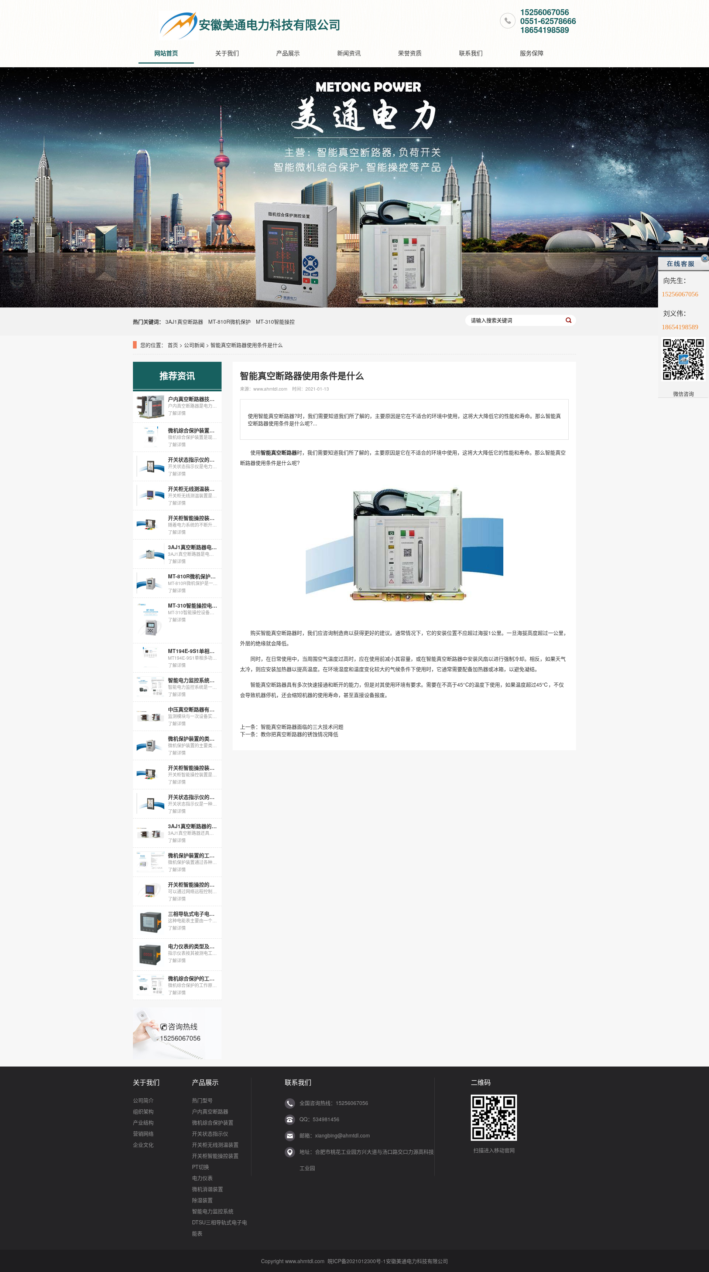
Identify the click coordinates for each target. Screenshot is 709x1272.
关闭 (705, 258)
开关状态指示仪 (210, 1133)
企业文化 (143, 1144)
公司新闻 (194, 344)
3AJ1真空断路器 (184, 321)
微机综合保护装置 (212, 1122)
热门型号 (202, 1100)
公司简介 (143, 1100)
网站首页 (166, 53)
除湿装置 (202, 1200)
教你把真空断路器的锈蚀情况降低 (299, 734)
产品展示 (288, 53)
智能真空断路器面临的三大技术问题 (302, 726)
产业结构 (143, 1122)
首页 (173, 344)
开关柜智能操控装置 (215, 1155)
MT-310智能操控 (275, 321)
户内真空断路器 (210, 1111)
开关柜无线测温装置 (215, 1144)
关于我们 (227, 53)
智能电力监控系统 (212, 1211)
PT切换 (200, 1166)
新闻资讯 (349, 53)
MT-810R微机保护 (229, 321)
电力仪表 (202, 1177)
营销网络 (143, 1133)
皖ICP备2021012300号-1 (357, 1261)
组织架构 (143, 1111)
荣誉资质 (410, 53)
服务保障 (532, 53)
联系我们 (471, 53)
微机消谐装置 (207, 1189)
